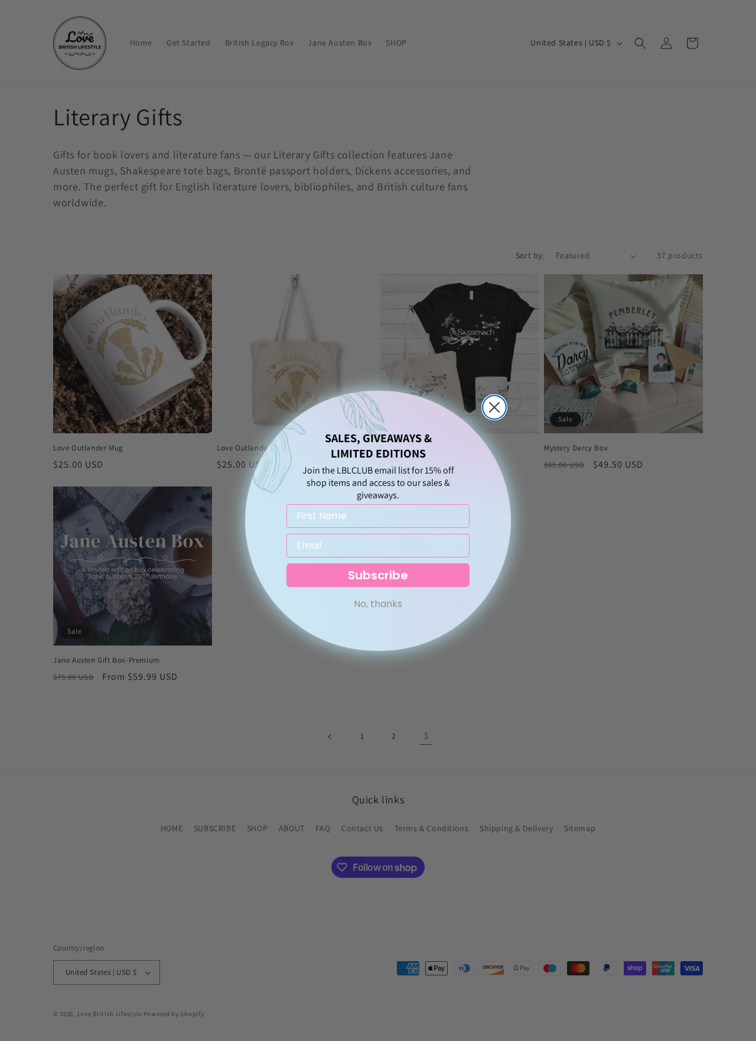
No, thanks (378, 603)
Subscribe (378, 574)
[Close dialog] (494, 407)
